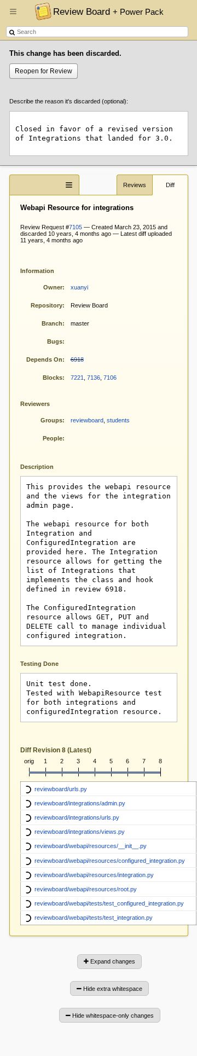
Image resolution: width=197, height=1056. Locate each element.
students (118, 420)
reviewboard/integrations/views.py (79, 831)
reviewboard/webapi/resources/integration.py (94, 875)
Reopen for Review (43, 71)
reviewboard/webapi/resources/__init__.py (90, 846)
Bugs (54, 341)
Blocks (52, 377)
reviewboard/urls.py (60, 789)
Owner (52, 287)
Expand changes (112, 961)
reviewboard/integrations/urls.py (76, 817)
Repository (46, 305)
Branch (52, 323)
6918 (77, 359)
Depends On (44, 359)
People (52, 438)
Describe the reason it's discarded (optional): (68, 101)
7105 (75, 227)
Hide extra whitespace (112, 988)
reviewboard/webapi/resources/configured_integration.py (109, 860)
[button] (13, 16)
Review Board (108, 11)
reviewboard (87, 420)
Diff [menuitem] (170, 185)
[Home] (40, 11)
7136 (93, 377)
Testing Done (39, 663)
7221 (77, 377)
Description (45, 466)
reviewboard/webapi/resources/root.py (85, 889)
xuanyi (79, 287)
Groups (51, 420)
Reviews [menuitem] (134, 185)
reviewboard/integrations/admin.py (79, 803)
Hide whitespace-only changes (112, 1015)
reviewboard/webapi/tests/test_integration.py (93, 917)
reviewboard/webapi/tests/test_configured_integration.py (109, 903)
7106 (110, 377)
